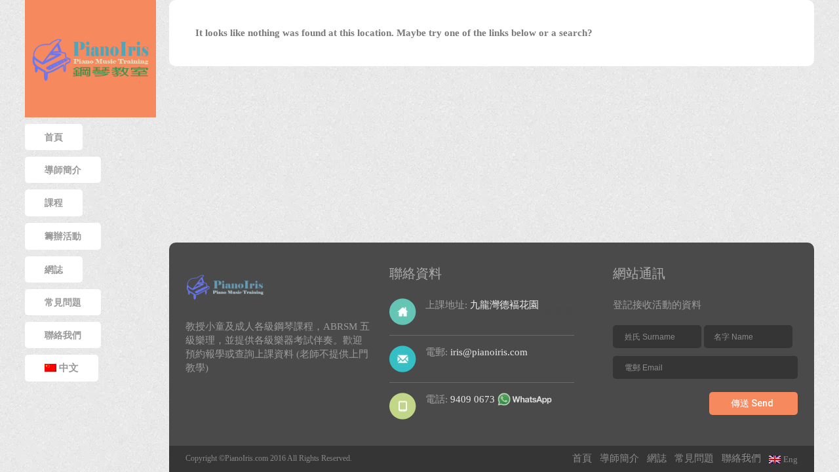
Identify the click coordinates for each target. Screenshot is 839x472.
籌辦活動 (63, 236)
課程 (54, 202)
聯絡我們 (741, 458)
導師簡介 (63, 170)
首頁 (54, 137)
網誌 (657, 458)
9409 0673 (472, 399)
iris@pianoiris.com (489, 352)
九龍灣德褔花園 (504, 305)
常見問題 (694, 458)
